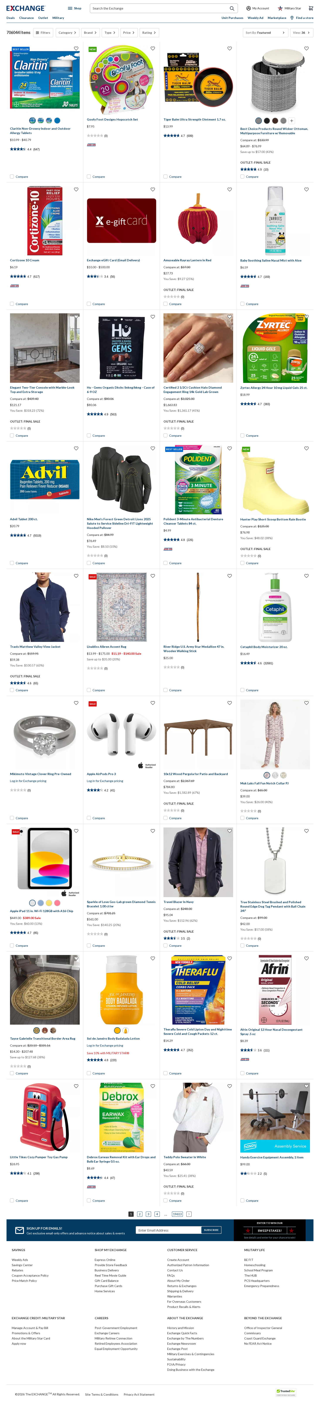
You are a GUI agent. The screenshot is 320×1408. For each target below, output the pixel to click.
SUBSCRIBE (211, 1230)
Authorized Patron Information (188, 1265)
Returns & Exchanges (182, 1286)
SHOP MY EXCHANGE (111, 1250)
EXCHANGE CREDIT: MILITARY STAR (38, 1318)
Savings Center (22, 1265)
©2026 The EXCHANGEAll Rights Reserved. (47, 1394)
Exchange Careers (107, 1333)
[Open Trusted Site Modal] (286, 1392)
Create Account (178, 1260)
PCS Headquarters (257, 1280)
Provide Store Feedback (111, 1265)
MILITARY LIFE (254, 1250)
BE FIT (248, 1260)
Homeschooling (254, 1265)
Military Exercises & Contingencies (190, 1354)
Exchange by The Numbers (185, 1338)
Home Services (105, 1291)
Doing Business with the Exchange (190, 1369)
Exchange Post (177, 1349)
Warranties (174, 1296)
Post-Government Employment (116, 1328)
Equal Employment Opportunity (116, 1349)
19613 (177, 1214)
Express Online (105, 1260)
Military (58, 18)
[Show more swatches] (291, 120)
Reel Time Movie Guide (110, 1275)
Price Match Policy (24, 1280)
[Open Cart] (311, 8)
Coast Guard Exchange (260, 1338)
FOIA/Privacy (176, 1364)
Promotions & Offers (26, 1333)
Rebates (17, 1270)
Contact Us (175, 1270)
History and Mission (180, 1328)
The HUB (250, 1275)
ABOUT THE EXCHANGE (185, 1318)
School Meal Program (258, 1270)
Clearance (26, 18)
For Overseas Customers (184, 1301)
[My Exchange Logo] (34, 8)
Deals (11, 18)
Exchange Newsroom (181, 1343)
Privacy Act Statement (139, 1394)
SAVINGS (18, 1250)
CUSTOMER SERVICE (182, 1250)
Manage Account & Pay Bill (30, 1328)
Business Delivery (107, 1270)
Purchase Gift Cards (108, 1286)
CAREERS (101, 1318)
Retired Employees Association (116, 1343)
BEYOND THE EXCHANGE (263, 1318)
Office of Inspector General (263, 1328)
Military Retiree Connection (113, 1338)
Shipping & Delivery (180, 1291)
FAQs (171, 1275)
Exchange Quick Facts (182, 1333)
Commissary (252, 1333)
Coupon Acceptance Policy (30, 1275)
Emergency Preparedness (261, 1286)
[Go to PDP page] (198, 80)
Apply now (19, 1343)
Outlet (43, 18)
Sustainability (176, 1359)
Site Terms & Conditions (101, 1394)
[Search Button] (232, 8)
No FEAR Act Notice (258, 1343)
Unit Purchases (232, 18)
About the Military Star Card (31, 1338)
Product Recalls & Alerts (183, 1307)
